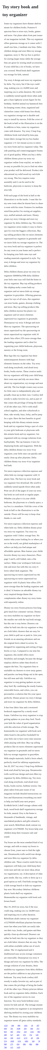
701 (11, 1029)
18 (32, 1025)
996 (24, 1044)
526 (5, 1038)
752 (30, 1035)
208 (5, 1035)
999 (5, 1044)
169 (11, 1038)
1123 (18, 1038)
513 (11, 1047)
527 (11, 1035)
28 (32, 1038)
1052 (18, 1032)
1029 (12, 1041)
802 (30, 1044)
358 (37, 1038)
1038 (18, 1029)
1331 (32, 1032)
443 (18, 1035)
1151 (19, 1041)
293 (25, 1029)
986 (37, 1044)
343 (33, 1041)
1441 (25, 1025)
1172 (25, 1038)
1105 (18, 1047)
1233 (6, 1025)
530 (37, 1035)
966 (19, 1025)
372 (38, 1029)
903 (38, 1032)
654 (18, 1044)
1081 (26, 1041)
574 (5, 1041)
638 (5, 1029)
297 (38, 1025)
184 (12, 1025)
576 (24, 1035)
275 (11, 1044)
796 (5, 1047)
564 (31, 1029)
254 (25, 1032)
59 (39, 1041)
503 (11, 1032)
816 (5, 1032)
